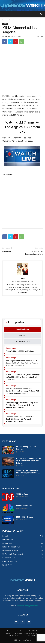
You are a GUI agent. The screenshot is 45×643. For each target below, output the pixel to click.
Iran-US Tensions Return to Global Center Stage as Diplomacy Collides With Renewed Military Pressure (22, 391)
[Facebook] (4, 41)
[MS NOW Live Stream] (8, 520)
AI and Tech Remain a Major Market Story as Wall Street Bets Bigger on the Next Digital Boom (22, 377)
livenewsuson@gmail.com (27, 606)
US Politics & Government (16, 636)
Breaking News (22, 329)
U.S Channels (10, 631)
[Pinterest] (15, 41)
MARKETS (9, 633)
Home (4, 20)
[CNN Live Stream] (8, 497)
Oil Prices (22, 335)
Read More (9, 174)
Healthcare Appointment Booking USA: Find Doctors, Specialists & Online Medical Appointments (22, 405)
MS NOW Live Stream (24, 517)
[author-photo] (22, 275)
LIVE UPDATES (32, 631)
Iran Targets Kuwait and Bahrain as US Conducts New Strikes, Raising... (29, 460)
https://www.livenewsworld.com (22, 281)
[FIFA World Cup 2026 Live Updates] (8, 450)
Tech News (18, 633)
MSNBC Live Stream (24, 505)
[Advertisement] (22, 69)
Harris (7, 36)
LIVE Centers (21, 631)
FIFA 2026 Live (32, 636)
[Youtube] (29, 622)
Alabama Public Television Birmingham (34, 252)
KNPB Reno (6, 251)
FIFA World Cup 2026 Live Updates (20, 351)
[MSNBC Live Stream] (8, 508)
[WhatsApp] (21, 41)
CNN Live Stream (22, 494)
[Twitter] (10, 41)
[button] (4, 14)
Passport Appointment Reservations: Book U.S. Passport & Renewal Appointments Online (21, 419)
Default (11, 20)
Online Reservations (30, 633)
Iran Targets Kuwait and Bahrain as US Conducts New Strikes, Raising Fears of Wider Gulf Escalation (22, 363)
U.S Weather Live (23, 341)
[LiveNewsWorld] (22, 5)
